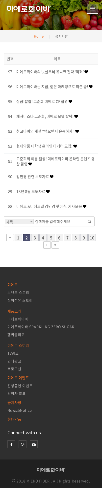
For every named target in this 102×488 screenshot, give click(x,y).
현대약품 (14, 419)
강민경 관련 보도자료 (33, 176)
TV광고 (13, 353)
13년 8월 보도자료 (31, 191)
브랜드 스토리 (18, 292)
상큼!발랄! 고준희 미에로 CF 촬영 (42, 101)
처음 (10, 237)
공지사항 (14, 402)
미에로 (12, 284)
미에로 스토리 (18, 345)
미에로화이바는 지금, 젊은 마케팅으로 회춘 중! (52, 86)
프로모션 (14, 368)
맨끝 (55, 245)
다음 (47, 245)
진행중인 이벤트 (20, 385)
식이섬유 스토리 (20, 300)
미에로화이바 (17, 318)
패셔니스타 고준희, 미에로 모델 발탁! (45, 116)
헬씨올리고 (16, 334)
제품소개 (14, 311)
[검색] (89, 221)
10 (92, 238)
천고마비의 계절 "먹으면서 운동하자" (45, 131)
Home (39, 36)
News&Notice (19, 410)
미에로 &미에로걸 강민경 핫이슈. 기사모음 (49, 206)
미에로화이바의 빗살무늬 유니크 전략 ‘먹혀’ (50, 71)
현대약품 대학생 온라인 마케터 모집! (44, 146)
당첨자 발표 (16, 393)
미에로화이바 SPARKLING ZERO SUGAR (41, 326)
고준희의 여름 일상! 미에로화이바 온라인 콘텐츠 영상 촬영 (55, 161)
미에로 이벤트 (18, 377)
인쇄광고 (14, 361)
